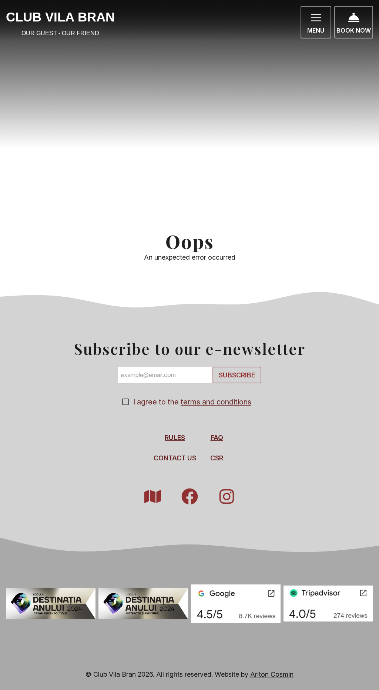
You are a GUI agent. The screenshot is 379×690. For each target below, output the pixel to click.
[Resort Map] (152, 496)
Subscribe (237, 375)
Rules (175, 437)
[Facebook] (189, 496)
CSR (216, 458)
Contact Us (175, 458)
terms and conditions (216, 401)
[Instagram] (226, 496)
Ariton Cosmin (272, 674)
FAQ (217, 437)
